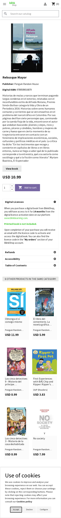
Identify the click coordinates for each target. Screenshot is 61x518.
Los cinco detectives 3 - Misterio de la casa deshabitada (16, 441)
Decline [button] (29, 509)
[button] (30, 202)
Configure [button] (44, 509)
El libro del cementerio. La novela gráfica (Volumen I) (41, 321)
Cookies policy (24, 501)
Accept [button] (16, 509)
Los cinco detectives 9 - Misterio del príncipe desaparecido (16, 381)
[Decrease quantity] (12, 189)
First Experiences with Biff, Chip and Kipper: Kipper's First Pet (43, 381)
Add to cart (27, 187)
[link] (16, 314)
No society (39, 438)
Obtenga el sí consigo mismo (13, 320)
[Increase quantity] (12, 186)
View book (12, 168)
